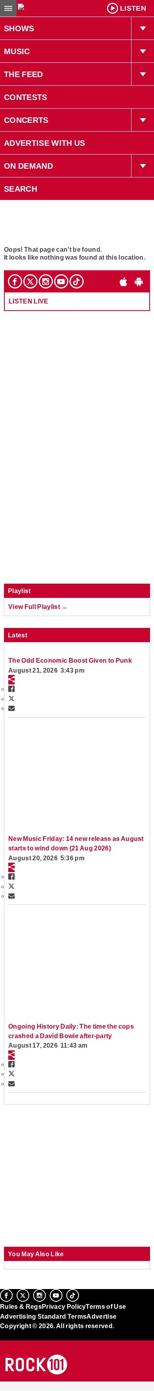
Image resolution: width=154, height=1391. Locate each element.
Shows (19, 28)
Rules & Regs (21, 1306)
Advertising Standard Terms (43, 1316)
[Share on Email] (11, 708)
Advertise (101, 1316)
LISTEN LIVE (29, 301)
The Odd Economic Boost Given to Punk (70, 660)
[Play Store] (139, 281)
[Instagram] (46, 281)
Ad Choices (18, 1345)
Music (17, 51)
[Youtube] (61, 281)
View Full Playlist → (38, 606)
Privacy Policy (64, 1306)
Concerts (26, 120)
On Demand (28, 166)
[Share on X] (11, 699)
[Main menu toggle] (8, 8)
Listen (133, 8)
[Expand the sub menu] (142, 28)
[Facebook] (15, 281)
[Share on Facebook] (11, 689)
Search (20, 189)
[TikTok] (76, 281)
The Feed (23, 74)
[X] (30, 281)
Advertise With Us (44, 143)
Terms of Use (106, 1306)
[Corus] (1, 1337)
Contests (25, 97)
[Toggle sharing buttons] (11, 679)
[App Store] (123, 281)
